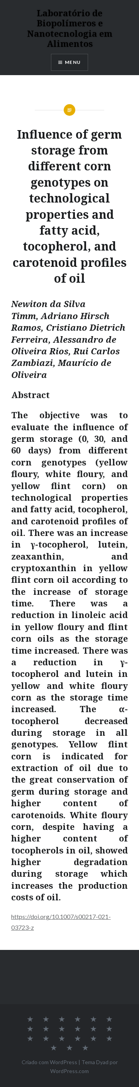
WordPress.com (69, 1071)
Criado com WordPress (49, 1062)
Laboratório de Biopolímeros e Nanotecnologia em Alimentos (69, 28)
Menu (73, 62)
